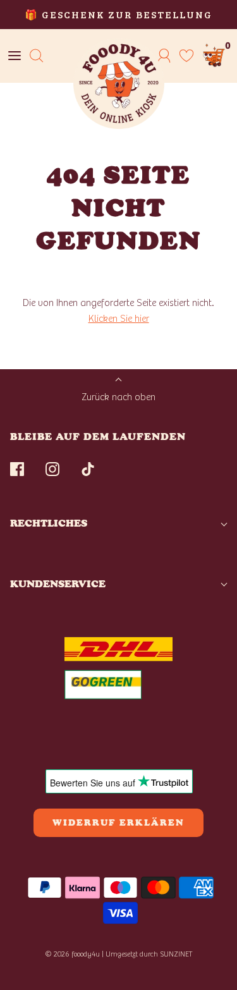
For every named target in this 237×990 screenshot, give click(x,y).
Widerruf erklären (118, 822)
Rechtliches (48, 523)
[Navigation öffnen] (14, 56)
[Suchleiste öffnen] (36, 56)
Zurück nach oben (118, 397)
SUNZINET (176, 954)
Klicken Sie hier (118, 318)
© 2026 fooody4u (72, 954)
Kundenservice (58, 584)
